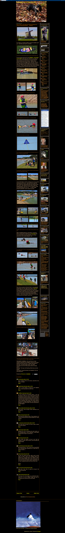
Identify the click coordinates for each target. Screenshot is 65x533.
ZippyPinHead (21, 386)
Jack (19, 429)
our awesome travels (22, 422)
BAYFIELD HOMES (43, 266)
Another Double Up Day (44, 70)
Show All (47, 86)
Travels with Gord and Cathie (44, 82)
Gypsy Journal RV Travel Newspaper (44, 64)
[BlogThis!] (35, 374)
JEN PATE (35, 288)
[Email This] (34, 374)
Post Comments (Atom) (30, 496)
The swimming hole (44, 61)
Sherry (19, 414)
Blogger (39, 531)
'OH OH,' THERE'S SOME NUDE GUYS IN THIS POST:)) (44, 305)
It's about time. (43, 78)
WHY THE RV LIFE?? (43, 132)
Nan (19, 437)
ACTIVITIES (33, 233)
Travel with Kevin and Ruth (44, 60)
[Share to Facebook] (36, 374)
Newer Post (19, 493)
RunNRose (20, 393)
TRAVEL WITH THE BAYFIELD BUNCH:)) (25, 2)
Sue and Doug (21, 467)
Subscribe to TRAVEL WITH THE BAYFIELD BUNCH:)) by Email (47, 334)
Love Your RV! (43, 56)
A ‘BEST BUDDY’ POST (44, 307)
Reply (19, 383)
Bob (19, 379)
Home (28, 493)
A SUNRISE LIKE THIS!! (44, 76)
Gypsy (19, 474)
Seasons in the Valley (44, 72)
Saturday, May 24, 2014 (24, 379)
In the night (43, 67)
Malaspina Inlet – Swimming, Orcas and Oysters (44, 58)
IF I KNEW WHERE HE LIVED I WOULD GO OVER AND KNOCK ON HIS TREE (44, 325)
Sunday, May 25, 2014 (25, 414)
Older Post (36, 493)
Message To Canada (44, 54)
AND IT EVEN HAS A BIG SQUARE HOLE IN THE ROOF (44, 309)
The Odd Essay (21, 445)
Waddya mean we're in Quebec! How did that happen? (44, 84)
